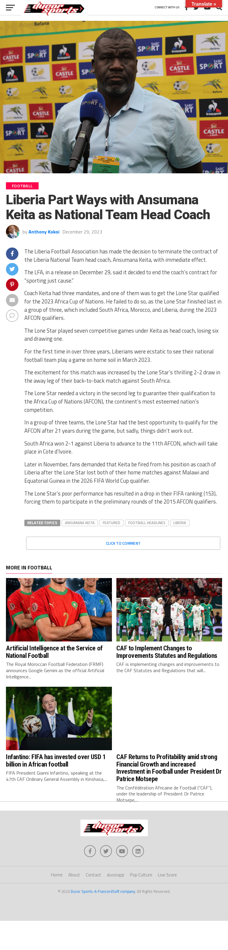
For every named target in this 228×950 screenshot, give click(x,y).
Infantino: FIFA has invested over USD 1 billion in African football (56, 760)
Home (57, 874)
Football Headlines (146, 523)
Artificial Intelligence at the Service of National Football (54, 651)
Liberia (179, 523)
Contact (93, 874)
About (74, 874)
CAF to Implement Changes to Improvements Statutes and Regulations (166, 651)
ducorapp (115, 874)
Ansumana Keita (80, 523)
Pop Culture (141, 874)
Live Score (167, 874)
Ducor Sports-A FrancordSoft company (103, 891)
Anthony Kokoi (43, 231)
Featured (111, 523)
